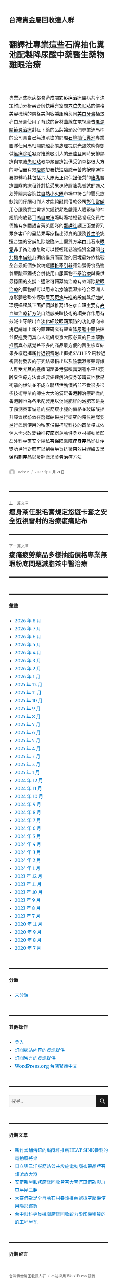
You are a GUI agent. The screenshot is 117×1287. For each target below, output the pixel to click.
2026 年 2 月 (28, 668)
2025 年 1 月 (27, 772)
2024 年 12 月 (29, 780)
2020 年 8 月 (28, 940)
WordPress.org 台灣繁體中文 (46, 1066)
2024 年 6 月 (28, 828)
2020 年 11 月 (28, 924)
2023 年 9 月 (28, 900)
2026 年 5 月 (28, 644)
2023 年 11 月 (28, 884)
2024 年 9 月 (28, 804)
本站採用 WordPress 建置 (73, 1276)
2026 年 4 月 (28, 652)
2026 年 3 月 (28, 660)
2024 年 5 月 (28, 836)
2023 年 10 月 (29, 892)
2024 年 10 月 (29, 796)
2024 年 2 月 (28, 860)
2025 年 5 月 (27, 740)
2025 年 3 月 (27, 756)
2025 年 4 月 (28, 748)
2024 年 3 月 (28, 852)
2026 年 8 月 (28, 621)
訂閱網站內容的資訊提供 (40, 1050)
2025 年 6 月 (28, 732)
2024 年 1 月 (27, 868)
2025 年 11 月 (28, 692)
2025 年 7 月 (27, 724)
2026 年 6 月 (28, 637)
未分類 (21, 995)
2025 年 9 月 (28, 708)
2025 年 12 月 (28, 684)
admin (24, 472)
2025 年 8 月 (28, 716)
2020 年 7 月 (28, 948)
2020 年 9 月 (28, 932)
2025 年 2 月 (27, 764)
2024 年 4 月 (28, 844)
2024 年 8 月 (28, 812)
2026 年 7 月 (28, 629)
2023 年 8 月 (28, 908)
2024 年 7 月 (28, 820)
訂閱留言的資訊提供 (35, 1058)
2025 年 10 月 (29, 700)
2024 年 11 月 (28, 788)
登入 (19, 1042)
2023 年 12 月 (28, 876)
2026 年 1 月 (27, 676)
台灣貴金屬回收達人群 (41, 20)
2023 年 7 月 (27, 916)
